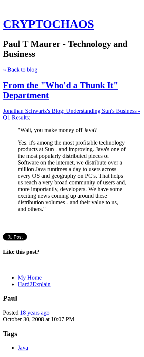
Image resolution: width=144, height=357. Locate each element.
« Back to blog (20, 69)
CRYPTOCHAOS (48, 24)
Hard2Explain (34, 284)
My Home (30, 277)
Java (23, 347)
